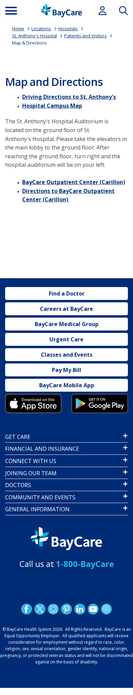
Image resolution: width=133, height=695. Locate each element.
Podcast (106, 609)
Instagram (53, 609)
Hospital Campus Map (52, 105)
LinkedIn (79, 609)
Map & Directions (29, 43)
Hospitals (68, 28)
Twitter (39, 609)
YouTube (93, 609)
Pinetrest (66, 609)
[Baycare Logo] (61, 10)
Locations (41, 28)
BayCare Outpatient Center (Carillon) (73, 182)
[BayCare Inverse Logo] (66, 538)
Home (18, 28)
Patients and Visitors (85, 36)
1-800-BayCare (85, 563)
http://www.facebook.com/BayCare (26, 609)
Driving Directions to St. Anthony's (69, 97)
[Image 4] (100, 403)
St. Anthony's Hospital (34, 36)
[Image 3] (33, 403)
